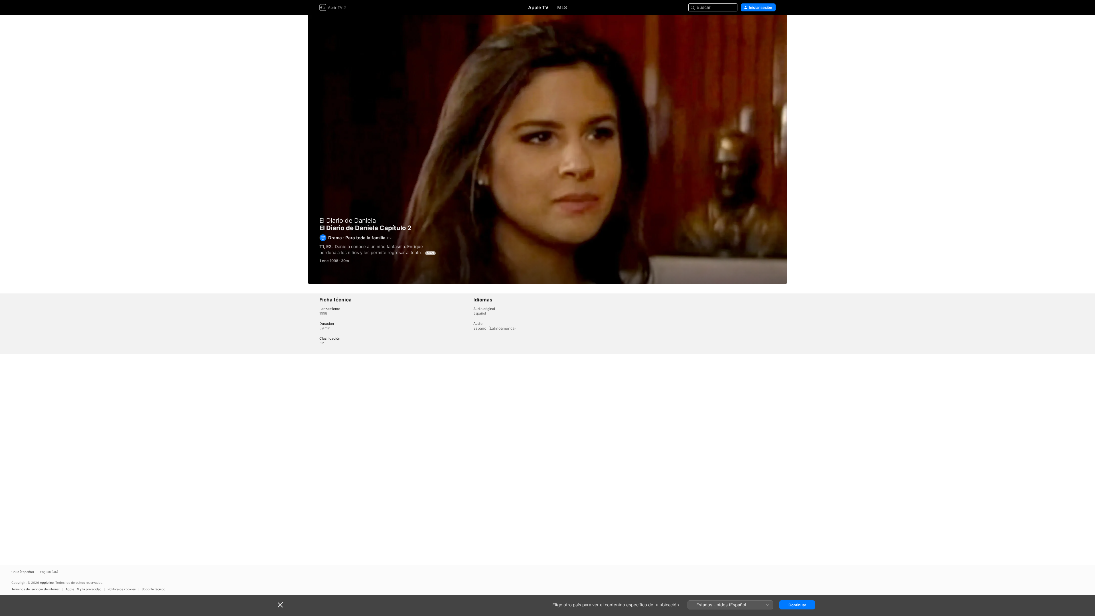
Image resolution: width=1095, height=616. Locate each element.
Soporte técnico (153, 589)
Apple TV (538, 7)
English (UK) (49, 572)
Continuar (797, 605)
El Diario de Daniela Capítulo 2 (547, 149)
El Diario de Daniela (347, 220)
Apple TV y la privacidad (84, 589)
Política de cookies (122, 589)
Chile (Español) (22, 572)
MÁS (430, 253)
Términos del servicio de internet (35, 589)
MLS (562, 7)
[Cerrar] (280, 604)
